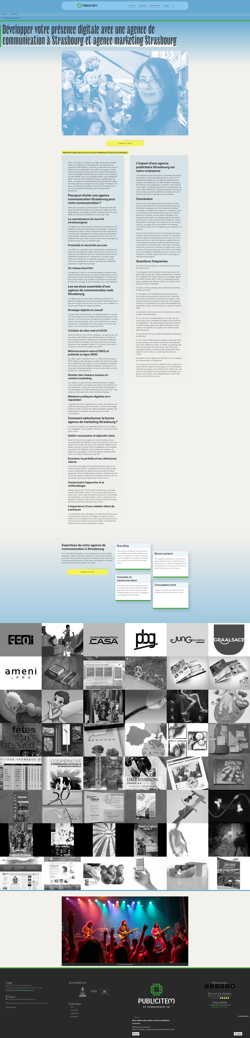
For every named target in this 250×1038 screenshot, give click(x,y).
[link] (87, 6)
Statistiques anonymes (142, 1027)
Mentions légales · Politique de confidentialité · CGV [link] (20, 990)
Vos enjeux (142, 5)
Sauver (135, 1034)
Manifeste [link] (4, 13)
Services (132, 5)
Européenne (74, 1016)
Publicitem (6, 18)
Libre (72, 1007)
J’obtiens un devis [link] (125, 143)
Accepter (238, 1034)
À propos (136, 1017)
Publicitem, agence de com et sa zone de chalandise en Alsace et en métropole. (95, 152)
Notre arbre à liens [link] (11, 1007)
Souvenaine (74, 1010)
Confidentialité (243, 1016)
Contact (166, 5)
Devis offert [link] (14, 13)
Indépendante (75, 1013)
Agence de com (15, 18)
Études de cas (155, 5)
